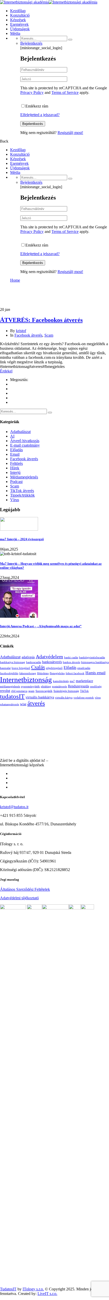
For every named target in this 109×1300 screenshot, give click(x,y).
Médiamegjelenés (24, 477)
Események (19, 24)
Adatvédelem (49, 656)
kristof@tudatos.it (14, 807)
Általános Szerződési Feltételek (25, 889)
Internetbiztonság (26, 679)
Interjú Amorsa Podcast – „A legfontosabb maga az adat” (41, 626)
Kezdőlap (18, 11)
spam (31, 691)
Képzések (18, 20)
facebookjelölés (9, 673)
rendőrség (96, 686)
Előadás (16, 450)
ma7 (72, 681)
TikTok (84, 691)
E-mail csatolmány (25, 445)
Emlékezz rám (36, 106)
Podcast (16, 481)
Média (15, 33)
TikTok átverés (22, 491)
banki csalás (71, 657)
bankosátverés (52, 662)
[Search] (70, 39)
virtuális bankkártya (40, 697)
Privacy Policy (32, 92)
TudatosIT (8, 1289)
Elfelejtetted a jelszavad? (40, 115)
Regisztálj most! (70, 132)
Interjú (15, 472)
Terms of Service (65, 92)
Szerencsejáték (43, 691)
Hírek (14, 468)
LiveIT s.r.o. (47, 1293)
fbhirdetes (43, 673)
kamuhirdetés (61, 681)
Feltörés (16, 463)
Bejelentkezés (31, 43)
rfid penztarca (19, 691)
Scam (48, 335)
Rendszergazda (78, 686)
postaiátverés (59, 686)
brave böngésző (21, 668)
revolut (5, 691)
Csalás (38, 667)
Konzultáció (20, 15)
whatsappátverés (9, 704)
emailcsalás (83, 668)
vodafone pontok (84, 697)
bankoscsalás (33, 662)
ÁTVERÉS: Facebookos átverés (41, 320)
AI (12, 436)
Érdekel (6, 371)
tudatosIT (12, 696)
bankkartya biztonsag (12, 662)
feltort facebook (75, 673)
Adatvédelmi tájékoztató (19, 898)
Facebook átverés (28, 335)
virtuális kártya (63, 697)
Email (15, 454)
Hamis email (95, 672)
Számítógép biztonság (66, 691)
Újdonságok (20, 29)
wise (23, 704)
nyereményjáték (30, 686)
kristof (21, 331)
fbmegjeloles (57, 673)
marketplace (84, 681)
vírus (98, 697)
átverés (36, 703)
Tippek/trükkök (22, 495)
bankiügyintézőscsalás (92, 657)
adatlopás (28, 657)
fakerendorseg (27, 673)
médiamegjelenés (10, 686)
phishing (46, 686)
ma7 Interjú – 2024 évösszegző (22, 539)
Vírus (14, 500)
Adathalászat (20, 431)
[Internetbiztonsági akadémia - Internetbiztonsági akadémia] (24, 2)
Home (15, 280)
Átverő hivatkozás (24, 441)
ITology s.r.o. (33, 1289)
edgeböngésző (54, 668)
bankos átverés (71, 662)
